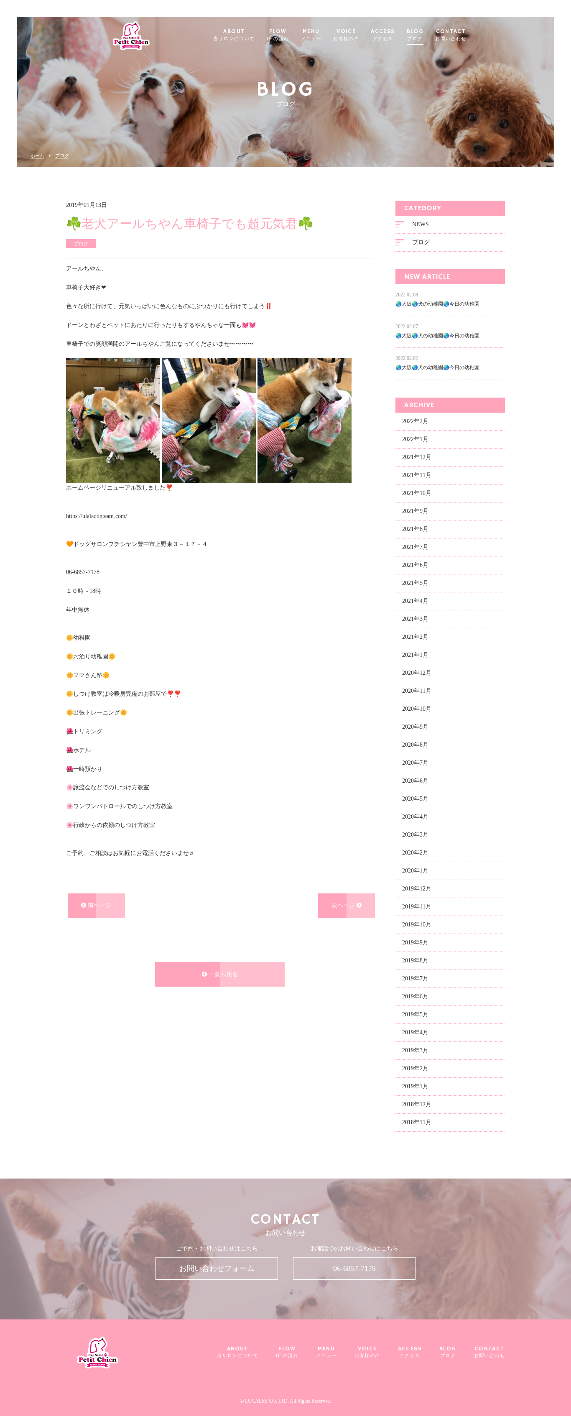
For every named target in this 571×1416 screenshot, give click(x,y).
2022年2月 (415, 421)
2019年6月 (415, 996)
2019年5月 (415, 1014)
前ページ (98, 905)
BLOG (415, 35)
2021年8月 (415, 529)
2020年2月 (415, 853)
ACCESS (383, 35)
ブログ (62, 155)
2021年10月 (416, 493)
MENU (311, 35)
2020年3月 (415, 835)
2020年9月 (415, 727)
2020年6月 (415, 781)
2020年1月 (415, 870)
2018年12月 (416, 1104)
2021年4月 (415, 601)
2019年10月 (416, 924)
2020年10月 (416, 709)
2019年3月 (415, 1050)
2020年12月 (416, 673)
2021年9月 (415, 511)
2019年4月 (415, 1032)
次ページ (344, 905)
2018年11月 (416, 1122)
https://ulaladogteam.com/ (96, 516)
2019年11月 (416, 906)
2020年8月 (415, 745)
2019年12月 (416, 888)
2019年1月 (415, 1086)
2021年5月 (415, 583)
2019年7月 (415, 978)
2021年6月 (415, 565)
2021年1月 (415, 655)
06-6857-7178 (354, 1268)
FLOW (278, 35)
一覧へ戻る (222, 974)
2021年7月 (415, 547)
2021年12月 (416, 457)
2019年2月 (415, 1068)
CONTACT (450, 35)
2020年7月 (415, 763)
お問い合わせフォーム (217, 1268)
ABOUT (234, 35)
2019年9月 (415, 942)
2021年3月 (415, 619)
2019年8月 (415, 960)
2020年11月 (416, 691)
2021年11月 (416, 475)
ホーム (37, 155)
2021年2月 (415, 637)
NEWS (420, 224)
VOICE (346, 35)
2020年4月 (415, 817)
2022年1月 (415, 439)
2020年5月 (415, 799)
